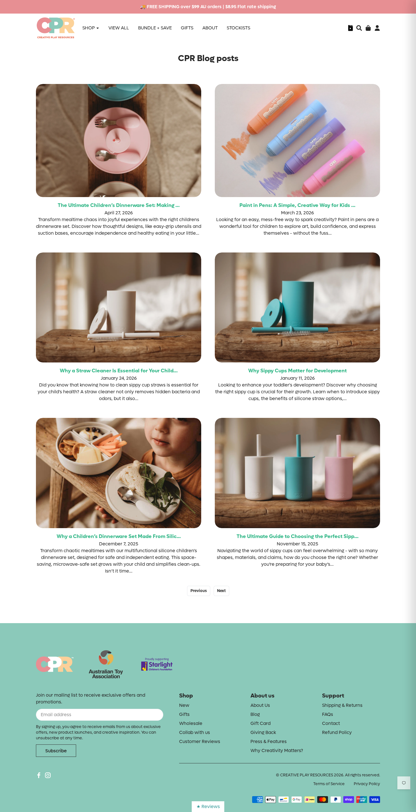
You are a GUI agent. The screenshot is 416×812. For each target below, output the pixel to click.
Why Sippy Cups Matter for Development (297, 371)
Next (221, 590)
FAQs (327, 714)
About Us (260, 705)
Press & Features (268, 741)
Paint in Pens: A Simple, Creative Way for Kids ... (297, 205)
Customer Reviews (199, 741)
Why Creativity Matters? (276, 750)
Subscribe (56, 751)
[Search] (359, 28)
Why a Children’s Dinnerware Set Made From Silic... (119, 536)
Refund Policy (337, 732)
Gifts (184, 714)
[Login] (377, 28)
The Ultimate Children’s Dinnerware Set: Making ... (119, 205)
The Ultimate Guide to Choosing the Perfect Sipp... (298, 536)
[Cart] (368, 28)
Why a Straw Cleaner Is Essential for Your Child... (119, 371)
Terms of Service (329, 784)
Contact (331, 723)
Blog (255, 714)
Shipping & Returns (342, 705)
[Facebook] (39, 775)
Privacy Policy (367, 784)
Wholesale (190, 723)
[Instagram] (48, 775)
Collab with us (194, 732)
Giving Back (263, 732)
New (184, 705)
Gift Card (260, 723)
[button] (359, 28)
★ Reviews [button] (208, 806)
